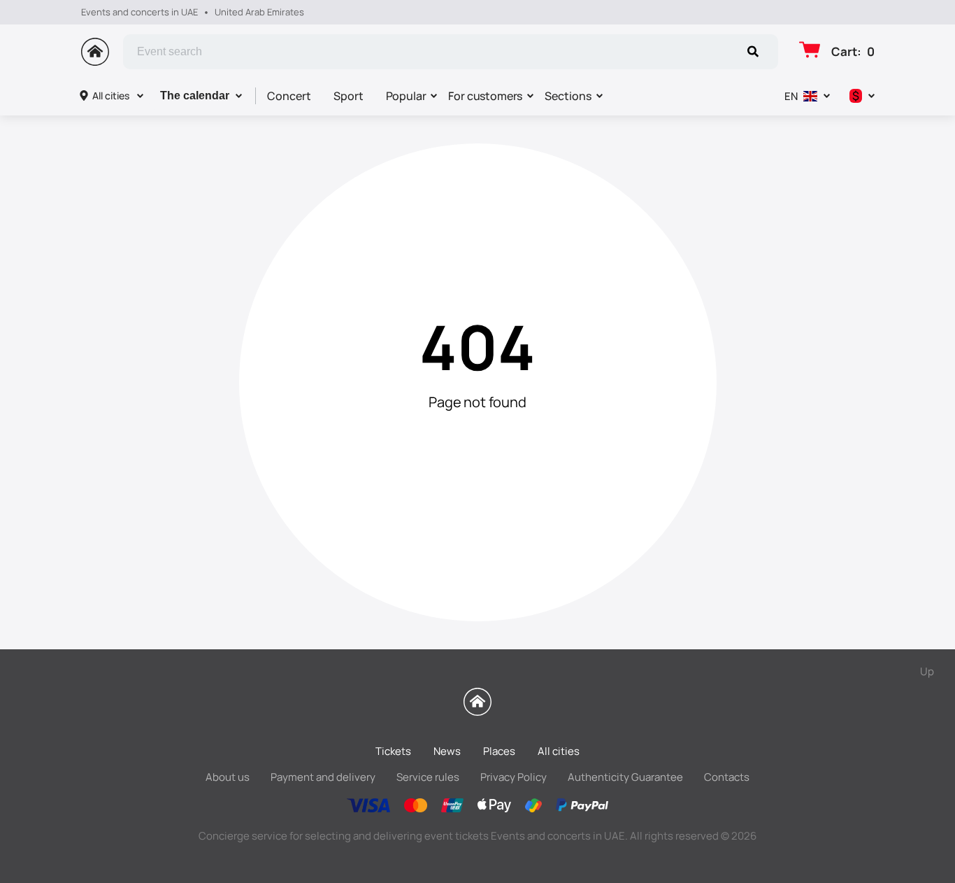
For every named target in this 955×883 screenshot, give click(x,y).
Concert (289, 96)
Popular (406, 96)
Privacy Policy (513, 777)
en (791, 96)
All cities (110, 95)
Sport (348, 96)
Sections (568, 96)
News (447, 751)
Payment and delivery (323, 777)
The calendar (194, 95)
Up (927, 671)
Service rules (427, 777)
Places (499, 751)
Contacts (726, 777)
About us (228, 777)
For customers (485, 96)
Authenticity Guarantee (625, 777)
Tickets (393, 751)
